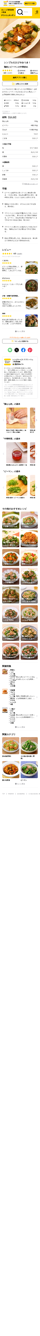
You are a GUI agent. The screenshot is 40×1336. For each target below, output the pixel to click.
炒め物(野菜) (21, 794)
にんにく (5, 134)
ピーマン (5, 125)
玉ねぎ (4, 129)
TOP (3, 794)
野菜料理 (11, 794)
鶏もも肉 (5, 121)
